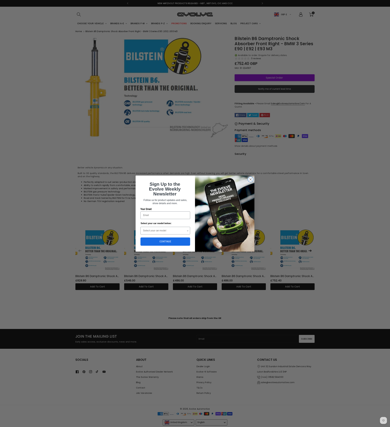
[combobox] (165, 230)
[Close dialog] (250, 179)
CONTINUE (165, 241)
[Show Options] (188, 230)
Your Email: (146, 209)
